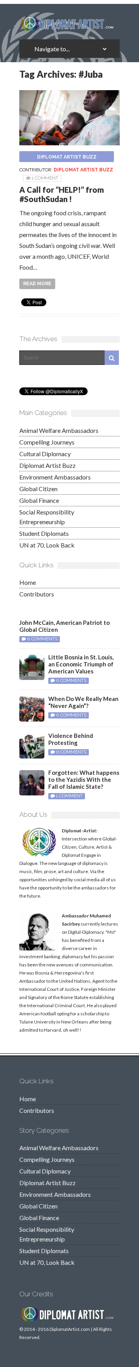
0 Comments (42, 639)
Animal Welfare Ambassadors (58, 430)
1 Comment (45, 178)
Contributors (36, 594)
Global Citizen (38, 488)
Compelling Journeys (47, 442)
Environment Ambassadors (55, 477)
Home (27, 582)
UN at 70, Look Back (47, 545)
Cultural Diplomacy (45, 453)
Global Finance (39, 500)
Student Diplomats (44, 533)
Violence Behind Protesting (70, 739)
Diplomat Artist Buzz (67, 157)
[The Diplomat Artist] (69, 28)
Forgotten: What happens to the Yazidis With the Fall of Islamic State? (83, 779)
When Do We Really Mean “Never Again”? (83, 702)
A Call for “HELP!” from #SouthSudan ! (61, 194)
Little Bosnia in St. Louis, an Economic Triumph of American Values (81, 664)
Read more (37, 283)
